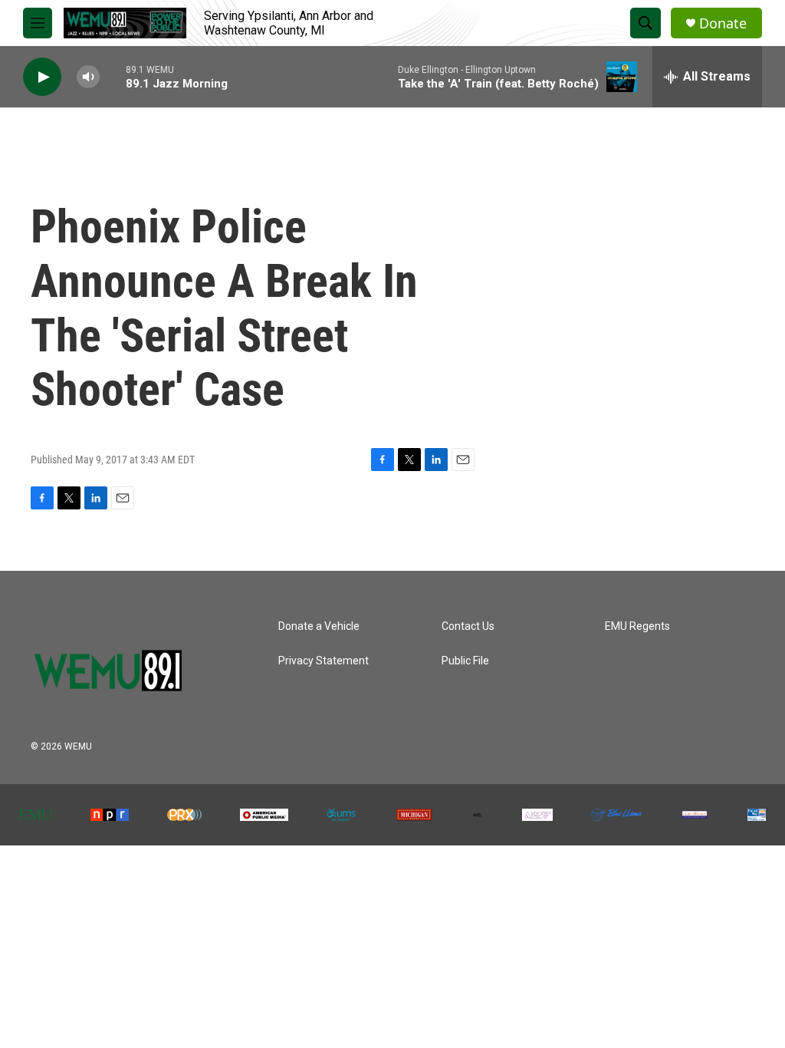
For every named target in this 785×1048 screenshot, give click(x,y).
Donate (723, 23)
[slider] (112, 76)
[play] (42, 77)
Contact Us (468, 626)
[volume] (88, 77)
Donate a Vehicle (319, 626)
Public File (465, 661)
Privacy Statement (323, 661)
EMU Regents (637, 626)
